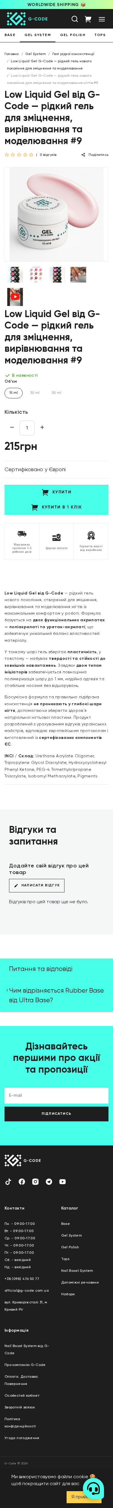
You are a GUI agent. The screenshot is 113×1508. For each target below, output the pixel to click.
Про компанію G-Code (25, 1365)
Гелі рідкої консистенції (73, 54)
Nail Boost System (77, 1271)
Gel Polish (72, 35)
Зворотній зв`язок (20, 1407)
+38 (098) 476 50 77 (22, 1279)
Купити (61, 492)
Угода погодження (22, 1438)
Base (10, 35)
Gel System (37, 35)
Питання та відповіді (40, 969)
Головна (12, 54)
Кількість (16, 412)
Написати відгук (40, 885)
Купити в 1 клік (62, 507)
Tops (100, 35)
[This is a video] (15, 297)
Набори (68, 1294)
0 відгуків (48, 155)
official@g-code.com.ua (27, 1291)
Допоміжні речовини (80, 1282)
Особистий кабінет (22, 1396)
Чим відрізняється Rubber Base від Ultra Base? (56, 995)
